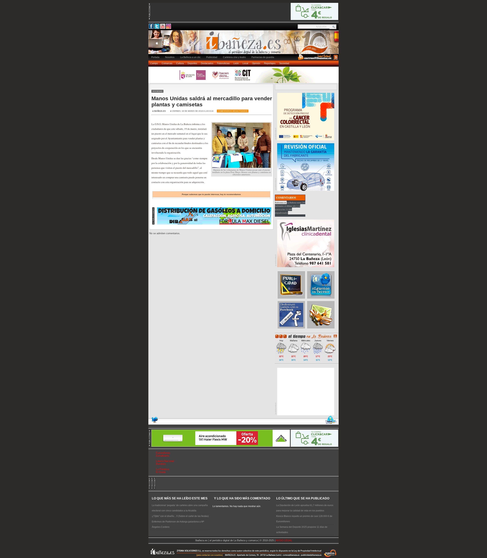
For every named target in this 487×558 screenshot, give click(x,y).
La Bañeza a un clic (190, 57)
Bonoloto (161, 463)
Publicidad (211, 57)
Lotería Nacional (165, 461)
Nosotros (169, 57)
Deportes (192, 63)
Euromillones (163, 452)
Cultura (180, 63)
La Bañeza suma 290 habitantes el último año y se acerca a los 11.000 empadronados (290, 207)
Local (245, 63)
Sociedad (284, 63)
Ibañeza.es (244, 44)
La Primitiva (162, 469)
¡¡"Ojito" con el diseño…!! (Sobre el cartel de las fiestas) (180, 516)
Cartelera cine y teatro (234, 57)
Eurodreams (162, 455)
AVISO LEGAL (284, 540)
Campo (154, 63)
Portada (155, 57)
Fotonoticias (223, 63)
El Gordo (161, 472)
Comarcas (167, 63)
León (236, 63)
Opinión (256, 63)
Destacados (207, 63)
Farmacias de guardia (262, 57)
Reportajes (269, 63)
